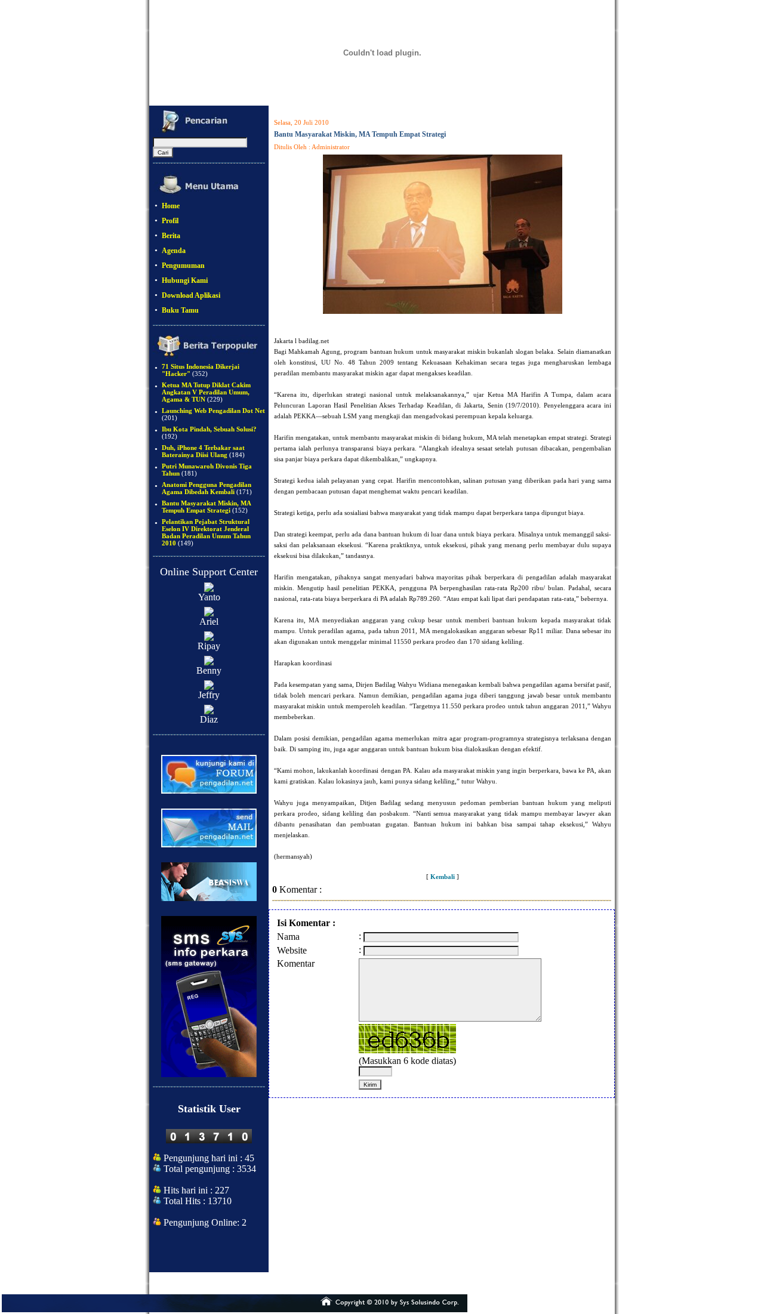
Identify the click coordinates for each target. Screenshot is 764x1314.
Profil (170, 221)
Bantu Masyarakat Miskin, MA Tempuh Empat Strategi (206, 506)
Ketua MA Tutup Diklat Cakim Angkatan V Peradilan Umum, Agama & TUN (206, 392)
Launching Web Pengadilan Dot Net (213, 410)
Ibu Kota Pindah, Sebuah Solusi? (209, 429)
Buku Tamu (180, 310)
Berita (171, 236)
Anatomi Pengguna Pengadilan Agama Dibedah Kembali (206, 488)
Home (171, 206)
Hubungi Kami (185, 280)
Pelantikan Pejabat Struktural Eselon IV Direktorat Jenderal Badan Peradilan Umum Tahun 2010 (206, 532)
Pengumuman (183, 265)
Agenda (174, 250)
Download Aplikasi (191, 295)
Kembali (442, 876)
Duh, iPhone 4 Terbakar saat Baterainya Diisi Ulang (203, 451)
